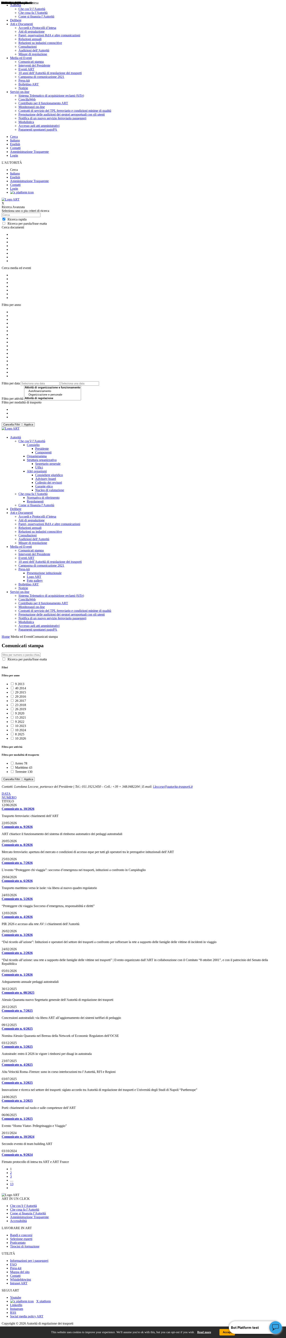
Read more (204, 1332)
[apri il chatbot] (275, 1327)
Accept (227, 1332)
